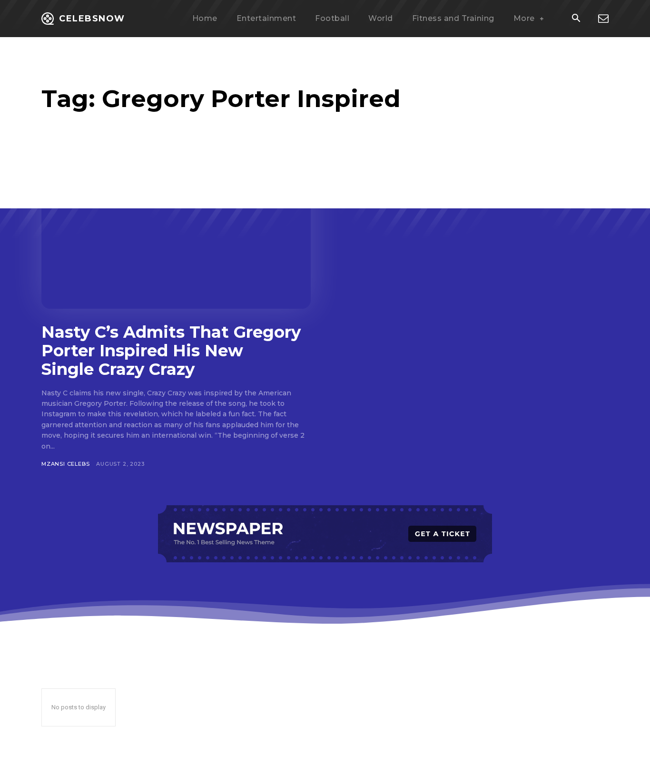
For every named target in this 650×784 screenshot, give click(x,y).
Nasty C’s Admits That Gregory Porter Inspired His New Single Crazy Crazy (171, 350)
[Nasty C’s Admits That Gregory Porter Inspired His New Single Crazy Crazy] (176, 235)
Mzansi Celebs (65, 464)
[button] (576, 19)
